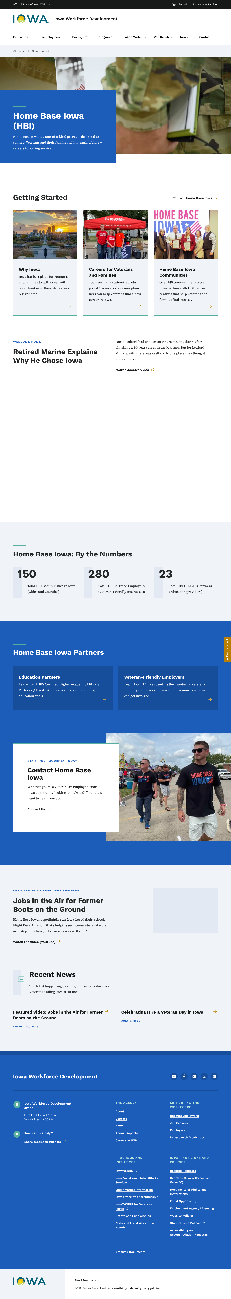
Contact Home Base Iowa (192, 198)
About (120, 1111)
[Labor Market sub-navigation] (145, 37)
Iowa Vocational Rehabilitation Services (138, 1180)
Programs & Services (205, 4)
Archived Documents (130, 1252)
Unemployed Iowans (184, 1115)
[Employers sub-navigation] (90, 37)
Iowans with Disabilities (187, 1137)
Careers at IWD (126, 1140)
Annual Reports (127, 1133)
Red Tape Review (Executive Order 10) (190, 1180)
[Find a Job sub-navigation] (31, 37)
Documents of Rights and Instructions (188, 1192)
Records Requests (183, 1170)
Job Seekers (179, 1123)
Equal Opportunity (183, 1201)
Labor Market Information (134, 1189)
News (119, 1126)
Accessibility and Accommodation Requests (189, 1232)
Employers (177, 1130)
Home (21, 51)
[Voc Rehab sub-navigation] (171, 37)
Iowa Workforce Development (85, 18)
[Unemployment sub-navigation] (63, 37)
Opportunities (40, 51)
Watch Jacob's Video (132, 370)
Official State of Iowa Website (31, 4)
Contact (121, 1118)
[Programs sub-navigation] (115, 37)
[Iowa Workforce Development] (31, 18)
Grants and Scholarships (133, 1216)
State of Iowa (185, 1223)
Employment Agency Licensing (192, 1208)
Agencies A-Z (180, 4)
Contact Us (36, 809)
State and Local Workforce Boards (135, 1225)
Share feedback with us (42, 1142)
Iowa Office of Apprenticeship (137, 1197)
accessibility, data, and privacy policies (135, 1288)
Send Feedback (85, 1280)
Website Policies (182, 1215)
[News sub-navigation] (190, 37)
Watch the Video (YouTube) (34, 942)
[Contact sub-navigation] (213, 37)
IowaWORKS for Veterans (134, 1206)
